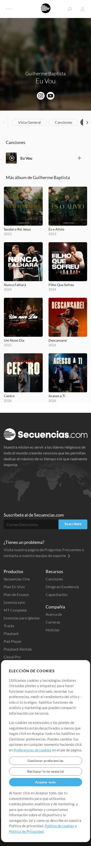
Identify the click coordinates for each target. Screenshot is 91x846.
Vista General (29, 122)
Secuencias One (17, 579)
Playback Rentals (18, 649)
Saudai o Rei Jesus (17, 229)
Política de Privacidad (26, 831)
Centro (9, 396)
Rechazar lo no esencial (45, 771)
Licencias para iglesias (22, 617)
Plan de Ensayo (16, 594)
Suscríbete (73, 524)
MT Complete (15, 610)
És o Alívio (56, 229)
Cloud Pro (12, 656)
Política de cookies (59, 826)
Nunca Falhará (15, 285)
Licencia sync (14, 602)
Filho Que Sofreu (61, 285)
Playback (11, 633)
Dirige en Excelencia (62, 586)
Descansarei (58, 340)
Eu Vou (26, 158)
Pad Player (13, 641)
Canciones (63, 122)
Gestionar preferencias (45, 761)
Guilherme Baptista (45, 73)
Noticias (52, 629)
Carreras (53, 622)
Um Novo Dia (14, 340)
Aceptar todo (45, 782)
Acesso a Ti (57, 396)
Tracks (9, 625)
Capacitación (56, 594)
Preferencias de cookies (32, 750)
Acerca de (54, 614)
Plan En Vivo (14, 586)
